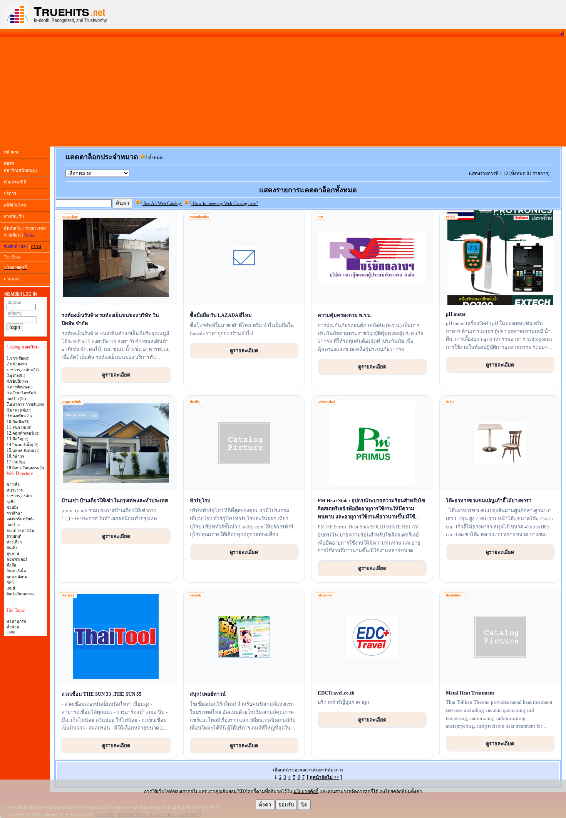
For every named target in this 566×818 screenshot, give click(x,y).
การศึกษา (15, 513)
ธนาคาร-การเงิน (20, 530)
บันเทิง (12, 548)
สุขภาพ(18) (21, 427)
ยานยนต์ (14, 536)
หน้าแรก (12, 152)
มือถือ (11, 565)
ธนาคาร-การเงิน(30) (27, 404)
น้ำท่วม (13, 627)
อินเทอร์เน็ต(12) (25, 445)
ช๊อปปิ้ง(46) (19, 381)
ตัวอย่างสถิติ (15, 182)
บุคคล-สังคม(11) (25, 450)
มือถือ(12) (20, 439)
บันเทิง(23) (20, 422)
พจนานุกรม (16, 621)
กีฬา (10, 582)
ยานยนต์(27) (20, 410)
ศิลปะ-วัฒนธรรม (20, 594)
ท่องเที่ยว (14, 542)
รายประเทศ (35, 228)
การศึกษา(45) (21, 387)
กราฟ (36, 246)
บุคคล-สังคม (17, 577)
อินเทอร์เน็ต (16, 571)
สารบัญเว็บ (14, 216)
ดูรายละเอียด (116, 375)
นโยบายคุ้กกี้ (305, 791)
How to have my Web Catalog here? (224, 203)
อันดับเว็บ (13, 228)
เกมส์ (11, 588)
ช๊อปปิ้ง (12, 507)
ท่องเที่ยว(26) (21, 416)
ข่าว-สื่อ (13, 484)
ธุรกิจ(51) (17, 375)
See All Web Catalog (162, 203)
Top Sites (12, 257)
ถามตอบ (12, 279)
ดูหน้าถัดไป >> (324, 777)
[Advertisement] (283, 91)
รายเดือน (12, 235)
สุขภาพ (13, 553)
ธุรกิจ (11, 502)
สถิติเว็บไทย (15, 205)
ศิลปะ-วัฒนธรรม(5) (28, 468)
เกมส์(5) (18, 462)
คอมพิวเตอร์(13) (25, 433)
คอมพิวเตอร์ (17, 559)
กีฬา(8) (18, 456)
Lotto (11, 632)
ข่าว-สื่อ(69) (19, 358)
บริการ (10, 193)
